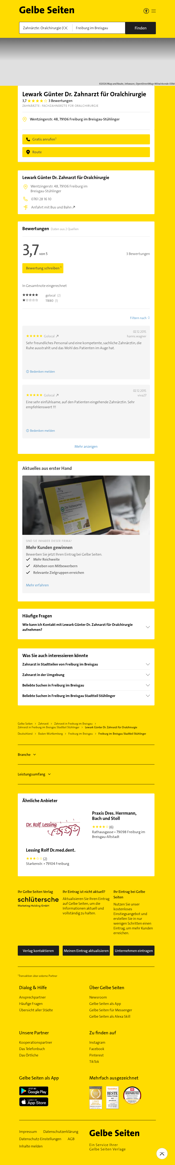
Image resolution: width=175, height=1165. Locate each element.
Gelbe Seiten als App (105, 1003)
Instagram (97, 1042)
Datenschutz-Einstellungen (40, 1139)
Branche (24, 754)
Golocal (49, 336)
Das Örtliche (28, 1055)
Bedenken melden (42, 371)
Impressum (28, 1131)
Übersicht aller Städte (36, 1010)
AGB (71, 1139)
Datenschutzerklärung (60, 1131)
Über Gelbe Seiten (106, 988)
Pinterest (96, 1055)
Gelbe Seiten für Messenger (110, 1010)
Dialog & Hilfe (33, 988)
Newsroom (98, 997)
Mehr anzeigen (86, 446)
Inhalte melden (31, 1146)
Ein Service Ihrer (107, 1147)
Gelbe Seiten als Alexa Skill (109, 1016)
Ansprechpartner (32, 997)
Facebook (96, 1049)
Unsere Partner (34, 1033)
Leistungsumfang (31, 774)
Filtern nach (138, 318)
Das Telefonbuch (32, 1049)
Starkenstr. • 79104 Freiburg (50, 856)
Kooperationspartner (35, 1042)
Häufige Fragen (31, 1003)
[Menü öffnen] (153, 10)
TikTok (94, 1061)
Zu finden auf (102, 1033)
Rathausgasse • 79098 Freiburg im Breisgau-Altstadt (118, 824)
